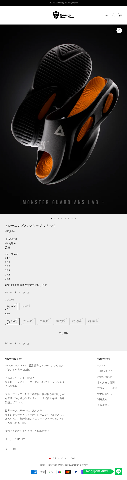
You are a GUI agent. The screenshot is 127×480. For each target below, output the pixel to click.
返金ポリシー (104, 405)
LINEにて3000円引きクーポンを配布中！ (63, 3)
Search (101, 365)
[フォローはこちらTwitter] (6, 449)
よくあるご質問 (106, 382)
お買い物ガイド (106, 371)
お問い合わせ (104, 377)
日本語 (73, 458)
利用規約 (102, 399)
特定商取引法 (104, 394)
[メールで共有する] (28, 292)
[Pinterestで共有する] (24, 292)
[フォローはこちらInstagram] (14, 449)
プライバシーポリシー (109, 388)
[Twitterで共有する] (19, 292)
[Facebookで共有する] (15, 292)
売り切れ (63, 333)
